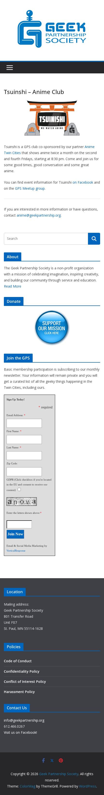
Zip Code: (12, 463)
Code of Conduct (18, 661)
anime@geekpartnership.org (39, 215)
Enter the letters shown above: (23, 512)
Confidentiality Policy (21, 671)
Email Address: (15, 415)
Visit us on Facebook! (20, 732)
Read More (12, 286)
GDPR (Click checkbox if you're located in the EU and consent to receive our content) (29, 484)
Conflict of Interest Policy (25, 681)
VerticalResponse (16, 550)
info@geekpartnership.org (24, 720)
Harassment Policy (19, 691)
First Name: (13, 431)
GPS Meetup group (30, 188)
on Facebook (83, 182)
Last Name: (13, 447)
